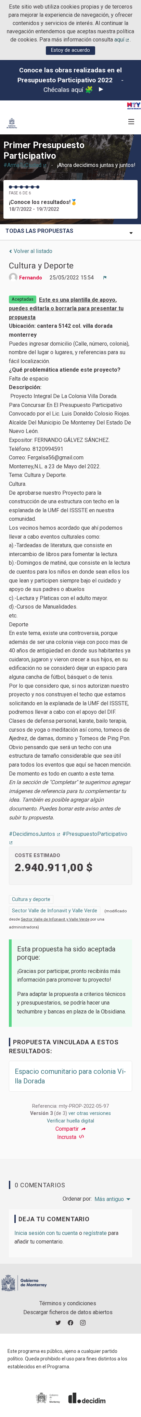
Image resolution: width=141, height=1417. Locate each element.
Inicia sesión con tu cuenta (46, 1233)
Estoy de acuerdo (70, 50)
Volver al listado (32, 251)
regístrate (95, 1233)
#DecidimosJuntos (35, 834)
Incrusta (67, 1137)
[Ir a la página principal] (11, 123)
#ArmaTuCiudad (25, 165)
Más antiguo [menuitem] (109, 1199)
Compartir (67, 1129)
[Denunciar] (105, 277)
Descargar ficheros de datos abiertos (68, 1312)
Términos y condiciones (67, 1303)
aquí (122, 39)
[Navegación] (131, 121)
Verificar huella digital (70, 1121)
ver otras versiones (89, 1113)
